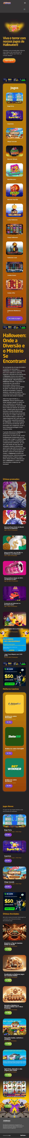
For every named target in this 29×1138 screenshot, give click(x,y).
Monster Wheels (12, 159)
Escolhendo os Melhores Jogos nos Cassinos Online (14, 975)
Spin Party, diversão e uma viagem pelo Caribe (13, 1069)
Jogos (13, 831)
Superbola (10, 124)
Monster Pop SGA (12, 199)
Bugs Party (10, 106)
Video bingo (18, 831)
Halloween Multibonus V (14, 311)
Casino (14, 719)
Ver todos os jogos (14, 318)
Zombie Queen (11, 275)
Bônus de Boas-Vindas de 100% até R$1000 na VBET (13, 578)
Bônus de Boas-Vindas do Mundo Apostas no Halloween (14, 494)
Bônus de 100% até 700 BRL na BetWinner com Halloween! (13, 553)
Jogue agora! (9, 60)
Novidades (14, 946)
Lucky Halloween (12, 219)
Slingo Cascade (12, 141)
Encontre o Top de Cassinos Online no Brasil (13, 944)
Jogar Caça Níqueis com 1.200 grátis (13, 655)
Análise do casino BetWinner (11, 780)
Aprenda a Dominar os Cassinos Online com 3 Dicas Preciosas (13, 1007)
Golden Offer (11, 293)
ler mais (8, 722)
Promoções (14, 530)
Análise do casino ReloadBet (11, 717)
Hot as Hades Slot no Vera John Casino (13, 629)
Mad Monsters (11, 179)
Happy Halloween (12, 237)
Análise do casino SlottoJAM (14, 749)
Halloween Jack (12, 257)
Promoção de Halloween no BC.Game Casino (12, 604)
